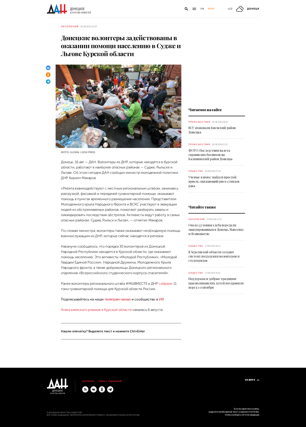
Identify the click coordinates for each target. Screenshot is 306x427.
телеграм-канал (117, 299)
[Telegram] (48, 81)
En (202, 8)
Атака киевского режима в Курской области (96, 310)
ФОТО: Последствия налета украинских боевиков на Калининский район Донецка (210, 154)
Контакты (88, 381)
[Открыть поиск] (186, 9)
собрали (165, 284)
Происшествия (199, 122)
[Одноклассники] (48, 74)
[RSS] (85, 389)
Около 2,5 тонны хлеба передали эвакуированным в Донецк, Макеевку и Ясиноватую (216, 229)
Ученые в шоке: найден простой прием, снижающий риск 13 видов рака (213, 181)
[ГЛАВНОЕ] (110, 389)
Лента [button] (211, 8)
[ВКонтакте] (48, 67)
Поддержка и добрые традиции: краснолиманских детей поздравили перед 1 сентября (216, 283)
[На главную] (69, 9)
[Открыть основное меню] (194, 9)
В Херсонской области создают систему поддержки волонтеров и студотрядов (213, 256)
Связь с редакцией (110, 381)
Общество (195, 171)
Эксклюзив (70, 26)
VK (161, 299)
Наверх (250, 380)
